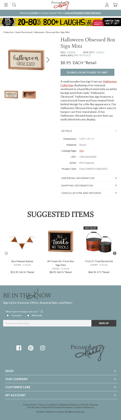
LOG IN (33, 13)
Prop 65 (84, 404)
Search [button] (14, 5)
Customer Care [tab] (18, 387)
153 (81, 150)
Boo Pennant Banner (22, 261)
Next (114, 253)
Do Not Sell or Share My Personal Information (50, 407)
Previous (6, 253)
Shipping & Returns (69, 404)
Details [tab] (66, 130)
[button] (6, 5)
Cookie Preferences (84, 407)
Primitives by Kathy (54, 411)
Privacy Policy (30, 404)
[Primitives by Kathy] (88, 360)
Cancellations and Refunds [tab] (81, 193)
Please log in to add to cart (87, 72)
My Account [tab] (15, 395)
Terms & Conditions (48, 404)
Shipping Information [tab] (77, 185)
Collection (8, 32)
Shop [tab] (9, 371)
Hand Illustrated (23, 32)
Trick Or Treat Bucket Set (99, 261)
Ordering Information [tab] (78, 178)
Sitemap (94, 404)
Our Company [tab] (16, 379)
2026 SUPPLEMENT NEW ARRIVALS (83, 13)
